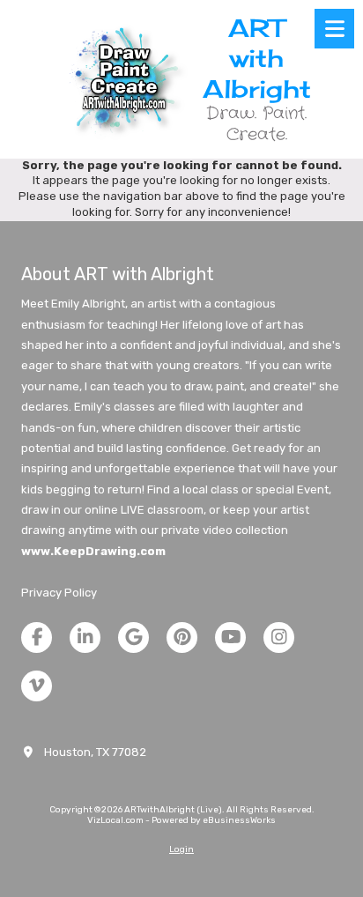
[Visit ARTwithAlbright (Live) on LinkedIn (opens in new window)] (85, 637)
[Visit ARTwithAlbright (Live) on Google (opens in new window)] (133, 637)
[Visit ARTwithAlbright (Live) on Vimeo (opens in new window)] (36, 686)
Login (181, 849)
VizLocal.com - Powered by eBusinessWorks (181, 820)
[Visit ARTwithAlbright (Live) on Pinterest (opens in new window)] (182, 637)
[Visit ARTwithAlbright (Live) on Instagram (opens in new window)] (278, 637)
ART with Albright (257, 58)
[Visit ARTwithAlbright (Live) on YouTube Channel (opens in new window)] (230, 637)
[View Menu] (334, 28)
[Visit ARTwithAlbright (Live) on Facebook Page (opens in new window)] (36, 637)
